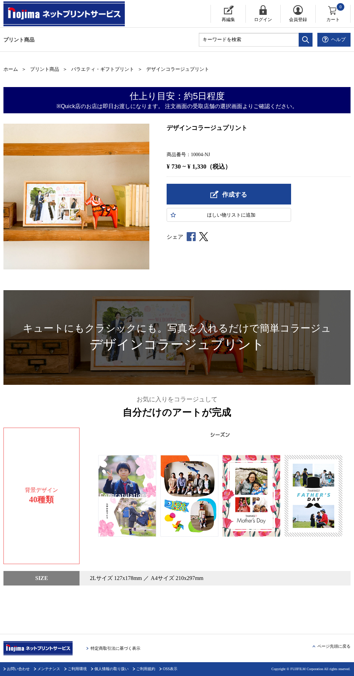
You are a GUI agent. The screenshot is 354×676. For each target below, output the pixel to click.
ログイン (263, 19)
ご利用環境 (77, 669)
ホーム (10, 69)
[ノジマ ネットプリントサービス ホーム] (65, 14)
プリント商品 (19, 39)
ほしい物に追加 (231, 215)
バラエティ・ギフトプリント (102, 69)
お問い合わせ (18, 669)
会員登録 (298, 19)
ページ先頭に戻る (334, 646)
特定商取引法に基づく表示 (115, 648)
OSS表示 (170, 669)
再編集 (228, 19)
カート (334, 13)
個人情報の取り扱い (111, 669)
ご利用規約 (145, 669)
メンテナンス (48, 669)
